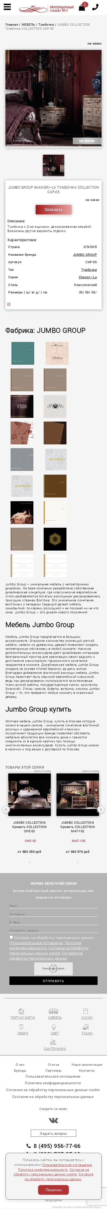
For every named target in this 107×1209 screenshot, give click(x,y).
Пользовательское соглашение (36, 942)
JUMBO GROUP (85, 254)
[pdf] (9, 304)
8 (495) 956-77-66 (57, 1145)
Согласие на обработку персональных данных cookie (53, 1089)
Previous (6, 809)
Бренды (20, 1070)
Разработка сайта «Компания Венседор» (77, 1206)
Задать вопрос (53, 1133)
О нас (20, 1064)
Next (100, 809)
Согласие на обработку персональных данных (53, 1096)
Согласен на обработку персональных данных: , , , (52, 947)
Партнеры (53, 1070)
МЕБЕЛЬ (28, 25)
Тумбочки (46, 25)
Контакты (87, 1070)
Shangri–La (88, 277)
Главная (11, 25)
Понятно (54, 1190)
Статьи (53, 1064)
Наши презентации (87, 1064)
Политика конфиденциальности (43, 1170)
